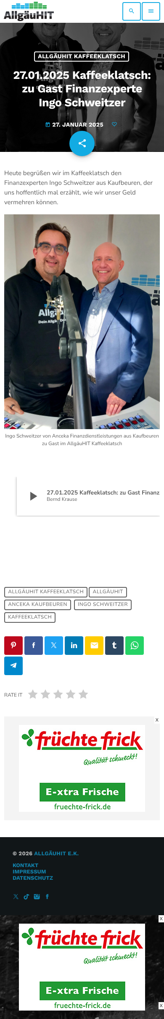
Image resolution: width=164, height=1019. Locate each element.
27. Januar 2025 (75, 125)
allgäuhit (108, 592)
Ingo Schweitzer (103, 604)
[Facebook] (47, 897)
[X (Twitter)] (16, 897)
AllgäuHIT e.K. (56, 854)
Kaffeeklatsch (30, 617)
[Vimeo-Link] (29, 11)
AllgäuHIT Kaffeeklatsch (81, 56)
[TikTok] (26, 897)
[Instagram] (37, 897)
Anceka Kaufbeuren (37, 604)
